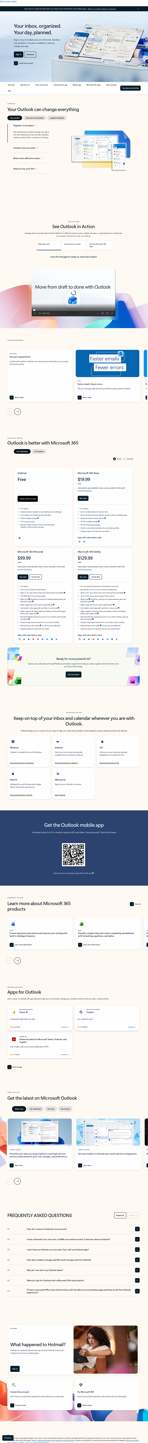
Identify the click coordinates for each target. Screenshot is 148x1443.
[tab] (14, 118)
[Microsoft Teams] (56, 639)
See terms (88, 490)
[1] (8, 1435)
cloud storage (30, 521)
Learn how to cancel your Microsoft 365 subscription (56, 1440)
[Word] (24, 639)
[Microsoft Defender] (52, 639)
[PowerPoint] (33, 639)
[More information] (38, 518)
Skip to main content (8, 1)
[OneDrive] (84, 541)
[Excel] (29, 639)
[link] (11, 86)
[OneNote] (42, 639)
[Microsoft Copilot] (19, 639)
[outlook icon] (19, 538)
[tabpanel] (73, 160)
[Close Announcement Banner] (137, 8)
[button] (17, 398)
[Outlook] (79, 541)
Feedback (8, 1438)
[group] (39, 376)
